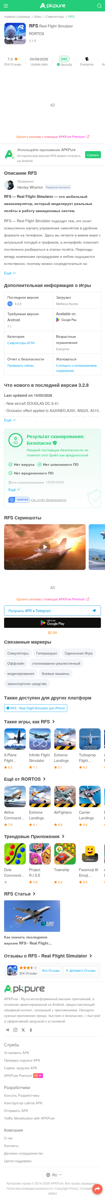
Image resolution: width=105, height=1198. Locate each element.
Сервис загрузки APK (20, 1067)
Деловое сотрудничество (23, 1153)
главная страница (17, 16)
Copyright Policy (66, 1188)
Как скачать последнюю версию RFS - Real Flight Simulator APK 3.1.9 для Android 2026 (26, 940)
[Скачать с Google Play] (52, 623)
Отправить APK (16, 1110)
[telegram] (7, 1030)
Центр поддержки (17, 1160)
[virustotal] (54, 442)
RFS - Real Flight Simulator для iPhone (37, 708)
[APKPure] (52, 6)
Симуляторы (55, 16)
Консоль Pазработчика (21, 1095)
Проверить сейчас (20, 365)
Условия (86, 1188)
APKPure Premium (18, 1075)
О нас (8, 1138)
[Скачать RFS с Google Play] (66, 320)
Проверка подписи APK (22, 1060)
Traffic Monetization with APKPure (29, 1118)
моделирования (20, 673)
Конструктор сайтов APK (23, 1102)
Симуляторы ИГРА (21, 343)
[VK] (23, 1030)
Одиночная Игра (79, 653)
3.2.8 (18, 303)
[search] (99, 5)
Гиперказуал (46, 653)
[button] (64, 61)
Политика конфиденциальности (29, 1188)
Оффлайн (15, 663)
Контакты (11, 1145)
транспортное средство (27, 683)
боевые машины (55, 673)
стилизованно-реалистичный (56, 663)
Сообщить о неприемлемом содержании (76, 368)
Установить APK (16, 1052)
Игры (38, 16)
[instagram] (15, 1030)
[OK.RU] (31, 1030)
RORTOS (36, 33)
